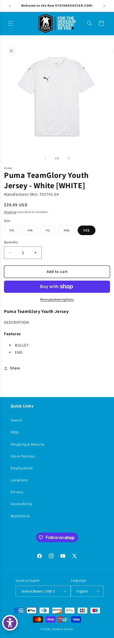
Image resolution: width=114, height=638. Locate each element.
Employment (22, 468)
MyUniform (20, 516)
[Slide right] (68, 158)
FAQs (15, 432)
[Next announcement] (104, 6)
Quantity (11, 242)
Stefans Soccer (62, 629)
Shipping (10, 212)
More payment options (57, 299)
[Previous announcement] (10, 6)
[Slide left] (45, 158)
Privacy (17, 491)
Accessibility (22, 503)
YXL (70, 231)
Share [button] (15, 368)
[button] (10, 23)
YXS (86, 230)
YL (51, 231)
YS (15, 231)
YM (33, 231)
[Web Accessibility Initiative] (10, 623)
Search (17, 420)
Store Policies (23, 456)
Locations (19, 480)
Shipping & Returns (28, 444)
